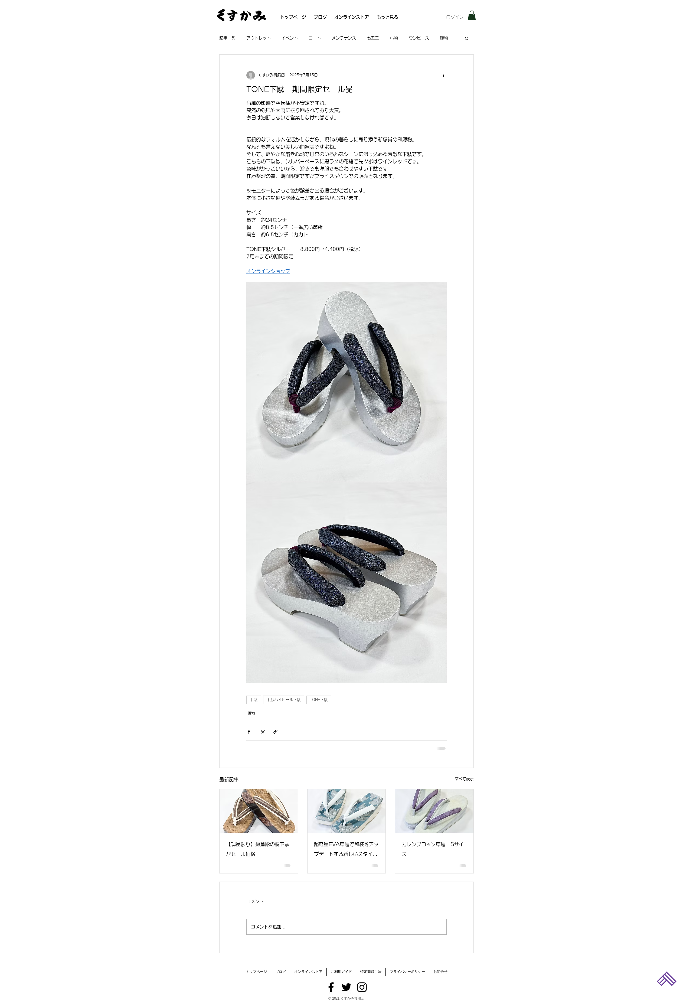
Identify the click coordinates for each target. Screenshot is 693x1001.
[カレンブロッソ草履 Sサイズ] (434, 811)
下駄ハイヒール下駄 (284, 700)
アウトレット (258, 38)
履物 (444, 38)
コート (315, 38)
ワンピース (419, 38)
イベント (290, 38)
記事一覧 (227, 38)
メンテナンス (344, 38)
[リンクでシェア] (275, 731)
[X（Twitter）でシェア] (262, 731)
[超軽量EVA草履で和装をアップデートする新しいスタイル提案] (347, 811)
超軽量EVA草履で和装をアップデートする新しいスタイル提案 (346, 850)
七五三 (373, 38)
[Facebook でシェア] (248, 731)
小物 (394, 38)
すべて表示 (464, 779)
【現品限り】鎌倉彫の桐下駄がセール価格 (257, 849)
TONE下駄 (319, 700)
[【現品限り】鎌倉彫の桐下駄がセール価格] (259, 811)
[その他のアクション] (443, 75)
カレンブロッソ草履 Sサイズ (433, 849)
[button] (472, 15)
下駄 (253, 700)
